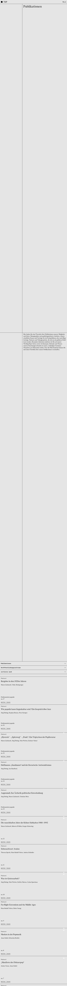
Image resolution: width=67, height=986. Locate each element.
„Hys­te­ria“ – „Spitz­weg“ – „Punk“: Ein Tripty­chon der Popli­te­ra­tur (28, 737)
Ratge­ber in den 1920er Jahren (13, 681)
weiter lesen (5, 702)
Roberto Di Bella (17, 826)
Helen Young (17, 908)
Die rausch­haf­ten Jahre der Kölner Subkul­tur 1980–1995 (24, 823)
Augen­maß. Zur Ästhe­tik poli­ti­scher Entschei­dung (22, 793)
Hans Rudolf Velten (17, 852)
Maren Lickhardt (6, 685)
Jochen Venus (5, 966)
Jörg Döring (4, 713)
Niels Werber (24, 741)
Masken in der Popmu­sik (11, 935)
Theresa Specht (5, 852)
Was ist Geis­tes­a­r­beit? (10, 879)
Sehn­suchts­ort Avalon (10, 849)
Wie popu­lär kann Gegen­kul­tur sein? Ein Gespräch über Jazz (26, 709)
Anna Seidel (4, 938)
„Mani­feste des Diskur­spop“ (12, 962)
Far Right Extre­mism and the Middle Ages (18, 905)
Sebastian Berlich (14, 938)
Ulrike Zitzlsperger (17, 685)
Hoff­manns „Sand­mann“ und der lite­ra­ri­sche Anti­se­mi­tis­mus (26, 765)
